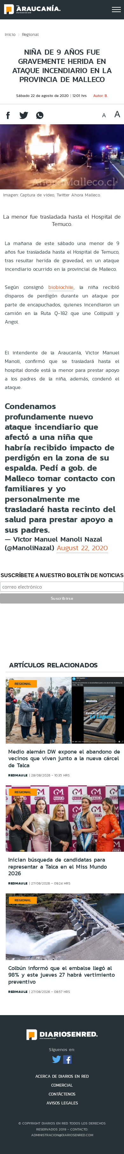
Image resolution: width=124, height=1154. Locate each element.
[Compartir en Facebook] (8, 118)
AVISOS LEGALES (62, 1103)
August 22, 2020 (82, 548)
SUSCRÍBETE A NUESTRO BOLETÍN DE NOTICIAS (62, 575)
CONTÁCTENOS (62, 1094)
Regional (30, 34)
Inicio (10, 34)
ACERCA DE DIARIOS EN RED (62, 1076)
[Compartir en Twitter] (24, 118)
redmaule (18, 775)
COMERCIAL (62, 1085)
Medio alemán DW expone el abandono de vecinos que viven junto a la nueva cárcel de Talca (64, 758)
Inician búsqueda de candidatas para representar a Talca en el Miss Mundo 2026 (57, 866)
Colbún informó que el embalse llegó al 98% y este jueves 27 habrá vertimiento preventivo (61, 975)
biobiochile (60, 287)
